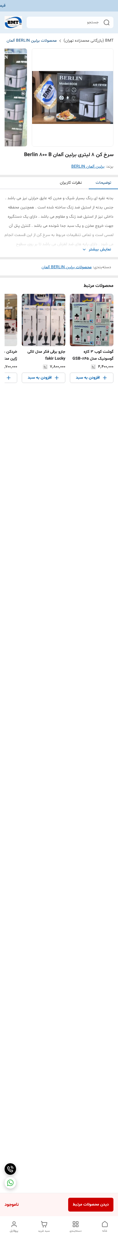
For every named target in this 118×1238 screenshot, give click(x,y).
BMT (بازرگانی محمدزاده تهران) (88, 40)
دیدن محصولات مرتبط (91, 1204)
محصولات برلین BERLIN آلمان (32, 40)
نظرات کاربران (71, 182)
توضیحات (103, 182)
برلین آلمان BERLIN (88, 166)
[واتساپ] (10, 1183)
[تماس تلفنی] (10, 1169)
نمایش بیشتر (100, 249)
